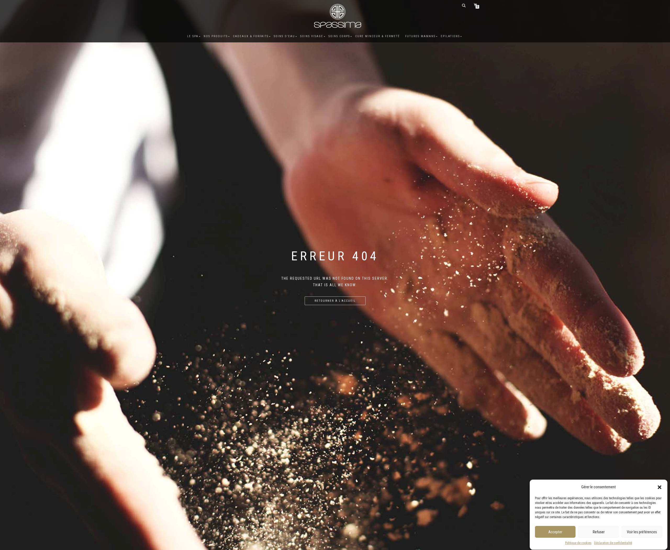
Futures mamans (420, 36)
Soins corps (339, 36)
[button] (659, 487)
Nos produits (216, 36)
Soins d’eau (284, 36)
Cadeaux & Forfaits (251, 36)
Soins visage (311, 36)
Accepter (555, 532)
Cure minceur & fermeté (377, 36)
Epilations (450, 36)
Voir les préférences (642, 532)
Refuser (599, 532)
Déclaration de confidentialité (613, 543)
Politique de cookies (578, 543)
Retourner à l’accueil (335, 300)
